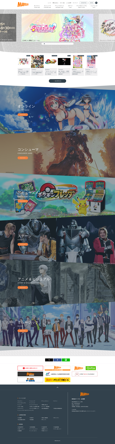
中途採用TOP (44, 427)
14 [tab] (61, 43)
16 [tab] (64, 43)
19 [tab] (69, 43)
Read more (22, 114)
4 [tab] (47, 43)
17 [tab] (66, 43)
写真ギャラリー (45, 430)
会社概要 (20, 417)
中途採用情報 (56, 427)
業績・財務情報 (45, 417)
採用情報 (91, 2)
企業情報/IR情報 (83, 2)
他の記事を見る (58, 80)
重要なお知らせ (55, 2)
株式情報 (31, 419)
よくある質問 (68, 2)
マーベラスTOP (22, 398)
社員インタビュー (21, 428)
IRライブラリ (56, 417)
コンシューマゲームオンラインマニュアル (26, 410)
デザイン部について (57, 428)
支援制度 (20, 430)
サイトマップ (75, 2)
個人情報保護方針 (45, 408)
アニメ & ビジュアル (22, 402)
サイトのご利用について (34, 408)
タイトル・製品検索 (45, 406)
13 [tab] (60, 43)
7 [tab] (51, 43)
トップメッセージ (33, 430)
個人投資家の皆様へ (22, 419)
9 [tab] (54, 43)
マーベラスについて (33, 428)
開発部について (45, 428)
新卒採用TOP (20, 427)
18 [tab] (67, 43)
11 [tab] (57, 43)
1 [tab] (42, 43)
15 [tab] (63, 43)
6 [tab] (50, 43)
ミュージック (32, 402)
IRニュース (44, 419)
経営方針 (31, 417)
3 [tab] (45, 43)
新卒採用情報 (32, 427)
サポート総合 (62, 2)
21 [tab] (72, 43)
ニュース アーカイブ (34, 404)
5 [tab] (48, 43)
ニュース (49, 2)
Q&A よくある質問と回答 (34, 406)
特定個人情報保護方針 (58, 408)
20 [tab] (70, 43)
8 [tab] (53, 43)
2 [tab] (44, 43)
